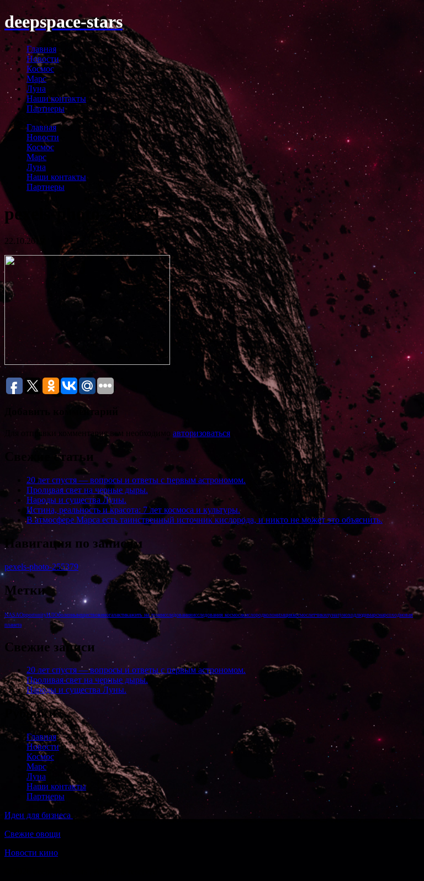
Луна (36, 88)
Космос (40, 68)
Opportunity (32, 615)
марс (373, 615)
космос (300, 615)
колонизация (278, 615)
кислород (253, 615)
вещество (87, 615)
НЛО (52, 615)
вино (103, 615)
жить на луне (146, 615)
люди (362, 615)
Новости (42, 58)
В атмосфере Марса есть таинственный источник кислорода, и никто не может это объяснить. (204, 519)
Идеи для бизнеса (38, 815)
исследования (176, 615)
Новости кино (31, 852)
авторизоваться (201, 433)
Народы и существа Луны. (76, 500)
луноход (346, 615)
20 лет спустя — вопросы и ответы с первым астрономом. (136, 480)
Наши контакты (56, 98)
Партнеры (45, 108)
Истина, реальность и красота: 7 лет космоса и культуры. (133, 509)
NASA (11, 615)
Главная (41, 49)
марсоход (389, 615)
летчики (317, 615)
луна (331, 615)
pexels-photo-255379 (41, 566)
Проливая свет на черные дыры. (87, 490)
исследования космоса (217, 615)
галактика (120, 615)
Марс (36, 78)
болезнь (67, 615)
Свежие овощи (32, 833)
